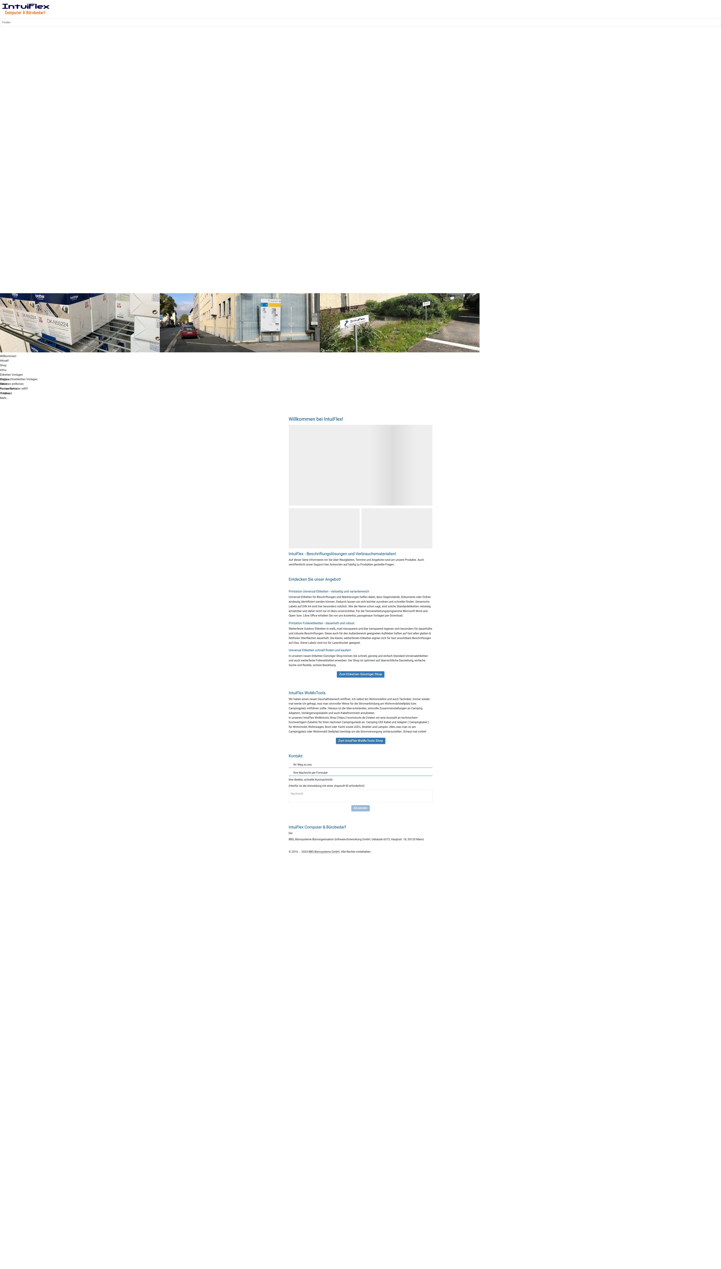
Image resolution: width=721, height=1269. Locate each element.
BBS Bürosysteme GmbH (323, 851)
